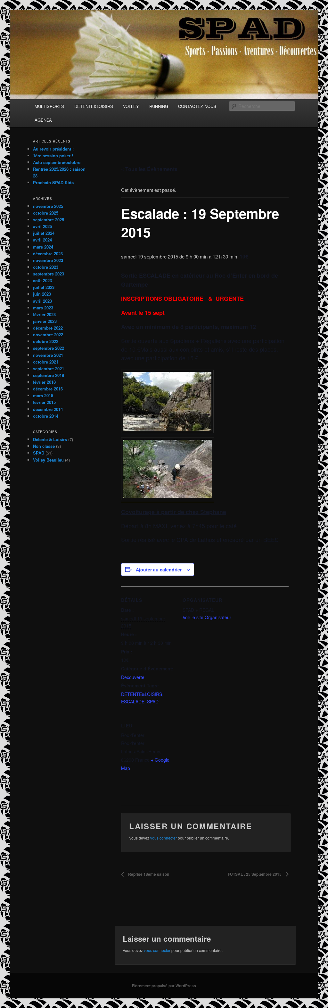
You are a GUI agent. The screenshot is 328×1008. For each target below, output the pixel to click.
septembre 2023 (48, 274)
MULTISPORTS (49, 106)
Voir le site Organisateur (207, 617)
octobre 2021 (45, 362)
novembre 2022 (48, 335)
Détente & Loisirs (50, 439)
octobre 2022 (45, 341)
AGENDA (43, 120)
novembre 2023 (48, 260)
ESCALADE (132, 701)
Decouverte (132, 677)
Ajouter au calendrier (159, 569)
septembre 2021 (48, 368)
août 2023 (42, 280)
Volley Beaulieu (48, 460)
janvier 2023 (45, 321)
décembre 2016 (48, 389)
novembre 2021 (48, 355)
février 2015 (44, 402)
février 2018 (44, 382)
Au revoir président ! (53, 149)
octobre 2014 (45, 416)
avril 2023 (42, 301)
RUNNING (158, 106)
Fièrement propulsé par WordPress (164, 985)
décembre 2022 (48, 328)
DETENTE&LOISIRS (93, 106)
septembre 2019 (48, 375)
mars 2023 (43, 308)
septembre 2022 (48, 348)
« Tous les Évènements (149, 169)
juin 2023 (42, 294)
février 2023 (44, 314)
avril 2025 (42, 226)
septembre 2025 (48, 220)
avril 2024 (42, 240)
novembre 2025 (48, 206)
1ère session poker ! (53, 155)
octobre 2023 (45, 267)
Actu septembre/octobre (56, 162)
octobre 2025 (45, 213)
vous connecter (163, 837)
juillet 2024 (43, 233)
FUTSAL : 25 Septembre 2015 (255, 874)
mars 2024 (43, 247)
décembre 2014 (48, 409)
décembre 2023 (48, 253)
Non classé (44, 446)
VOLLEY (131, 106)
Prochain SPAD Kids (53, 182)
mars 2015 (43, 395)
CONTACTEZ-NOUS (197, 106)
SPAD (153, 701)
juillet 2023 (43, 287)
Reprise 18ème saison (148, 874)
